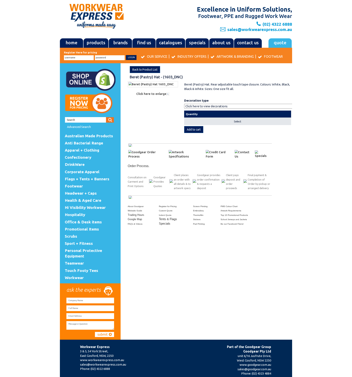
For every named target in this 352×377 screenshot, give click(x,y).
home (71, 42)
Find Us (144, 42)
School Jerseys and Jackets (234, 219)
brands (120, 42)
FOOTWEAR (273, 56)
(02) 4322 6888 (100, 368)
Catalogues (170, 42)
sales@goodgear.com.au (254, 369)
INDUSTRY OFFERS (191, 56)
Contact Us (248, 42)
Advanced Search (79, 127)
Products (96, 42)
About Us (221, 42)
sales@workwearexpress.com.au (259, 29)
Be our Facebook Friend (232, 224)
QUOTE (280, 42)
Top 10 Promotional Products (234, 215)
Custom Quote (166, 211)
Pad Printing (199, 224)
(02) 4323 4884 (261, 373)
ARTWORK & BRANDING (235, 56)
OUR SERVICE (157, 56)
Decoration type (196, 100)
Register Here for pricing (80, 52)
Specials (197, 42)
